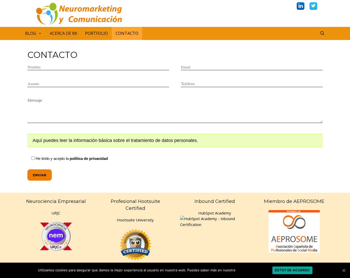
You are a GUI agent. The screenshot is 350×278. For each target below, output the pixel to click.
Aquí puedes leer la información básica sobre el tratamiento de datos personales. (115, 140)
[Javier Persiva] (84, 12)
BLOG (30, 33)
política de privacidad (89, 158)
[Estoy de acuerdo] (343, 270)
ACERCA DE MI (63, 33)
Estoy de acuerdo (292, 270)
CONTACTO (127, 33)
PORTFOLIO (96, 33)
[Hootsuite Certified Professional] (135, 245)
